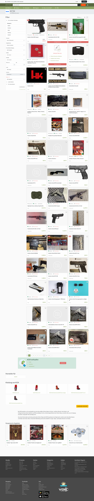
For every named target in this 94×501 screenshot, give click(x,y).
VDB (6, 466)
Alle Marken (8, 483)
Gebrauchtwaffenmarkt (10, 493)
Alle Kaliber (8, 488)
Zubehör (9, 34)
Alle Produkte (9, 50)
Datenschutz (41, 485)
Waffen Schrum (8, 465)
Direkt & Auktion (10, 45)
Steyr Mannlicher (36, 465)
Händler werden (25, 484)
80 (46, 355)
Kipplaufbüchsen (50, 463)
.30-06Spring (63, 463)
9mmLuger (63, 468)
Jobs (23, 490)
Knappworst (8, 463)
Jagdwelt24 (8, 461)
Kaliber (7, 52)
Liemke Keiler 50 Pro (23, 465)
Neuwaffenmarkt (9, 491)
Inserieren (83, 4)
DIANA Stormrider (22, 468)
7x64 (62, 465)
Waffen (9, 25)
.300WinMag (63, 464)
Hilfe (58, 7)
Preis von (8, 62)
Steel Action (35, 466)
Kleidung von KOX (12, 382)
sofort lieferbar (11, 81)
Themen (7, 489)
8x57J (62, 466)
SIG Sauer (35, 463)
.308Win (62, 461)
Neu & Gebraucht (10, 40)
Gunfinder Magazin (25, 489)
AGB (39, 483)
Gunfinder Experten (25, 486)
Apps (23, 491)
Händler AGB (41, 484)
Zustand (7, 38)
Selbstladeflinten (50, 464)
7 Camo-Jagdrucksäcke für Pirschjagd (81, 471)
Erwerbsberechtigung (10, 47)
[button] (87, 5)
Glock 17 (21, 464)
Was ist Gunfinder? (47, 7)
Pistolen (48, 466)
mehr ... (7, 469)
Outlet (7, 490)
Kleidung (9, 32)
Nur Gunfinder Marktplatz (13, 20)
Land (7, 67)
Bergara (34, 468)
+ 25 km (21, 74)
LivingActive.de (8, 464)
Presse (23, 493)
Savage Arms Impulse (23, 469)
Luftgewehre (49, 465)
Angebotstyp (8, 43)
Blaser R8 (21, 461)
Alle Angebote (9, 79)
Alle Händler (8, 486)
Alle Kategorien (8, 484)
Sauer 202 (21, 463)
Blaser (34, 464)
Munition (9, 27)
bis (16, 62)
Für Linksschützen (11, 84)
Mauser (34, 461)
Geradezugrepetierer (51, 468)
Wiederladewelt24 (9, 468)
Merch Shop (24, 494)
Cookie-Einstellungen (42, 486)
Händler (7, 57)
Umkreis (7, 72)
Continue (84, 1)
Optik (9, 30)
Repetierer (49, 461)
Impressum (41, 488)
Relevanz (79, 17)
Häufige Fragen (41, 489)
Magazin (37, 7)
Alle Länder (9, 69)
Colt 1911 (21, 466)
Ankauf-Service (25, 488)
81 (49, 355)
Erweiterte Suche (22, 89)
